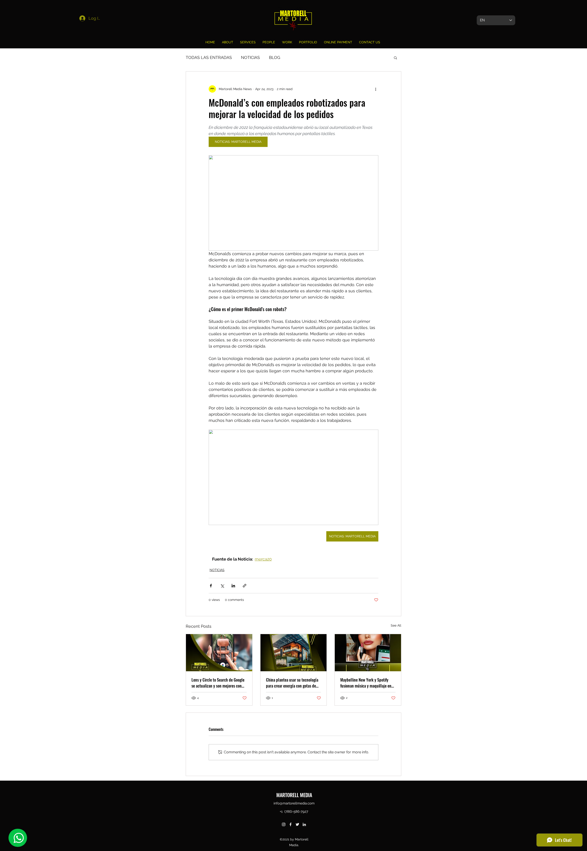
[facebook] (290, 824)
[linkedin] (304, 824)
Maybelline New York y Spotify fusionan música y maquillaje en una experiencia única (365, 683)
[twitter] (297, 824)
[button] (395, 57)
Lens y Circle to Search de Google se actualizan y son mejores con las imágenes (217, 683)
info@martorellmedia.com (294, 803)
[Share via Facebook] (211, 585)
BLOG (274, 57)
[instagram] (283, 824)
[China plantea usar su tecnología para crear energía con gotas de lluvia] (293, 652)
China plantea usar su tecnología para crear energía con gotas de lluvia (292, 683)
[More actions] (375, 89)
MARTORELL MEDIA (294, 795)
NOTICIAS (250, 57)
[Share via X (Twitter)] (222, 585)
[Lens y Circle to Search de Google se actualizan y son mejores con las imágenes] (219, 652)
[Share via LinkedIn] (233, 585)
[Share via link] (244, 585)
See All (396, 625)
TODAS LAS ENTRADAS (209, 57)
